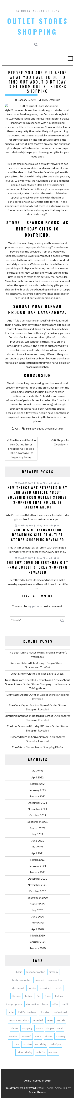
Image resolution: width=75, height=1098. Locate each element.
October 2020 (37, 891)
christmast (18, 988)
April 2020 (37, 929)
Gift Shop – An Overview (60, 442)
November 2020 (37, 884)
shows (39, 1028)
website (40, 1052)
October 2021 (37, 815)
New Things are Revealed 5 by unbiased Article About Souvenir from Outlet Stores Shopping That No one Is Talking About (37, 684)
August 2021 (37, 828)
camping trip (55, 980)
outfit (65, 1004)
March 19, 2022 (25, 558)
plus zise (44, 1012)
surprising (40, 1044)
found (48, 996)
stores (59, 428)
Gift (17, 428)
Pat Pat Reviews (27, 1012)
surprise (27, 1044)
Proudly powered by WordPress (23, 1087)
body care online (21, 980)
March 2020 (37, 935)
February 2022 (37, 790)
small (60, 1028)
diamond (17, 996)
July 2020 (37, 910)
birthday (31, 428)
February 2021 (37, 866)
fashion (29, 996)
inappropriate (14, 1004)
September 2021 (38, 821)
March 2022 (37, 783)
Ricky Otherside (51, 99)
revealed (38, 1020)
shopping (50, 428)
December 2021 (37, 802)
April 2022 (37, 777)
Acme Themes (37, 1092)
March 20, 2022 (25, 525)
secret (50, 1020)
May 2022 (37, 771)
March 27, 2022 (25, 483)
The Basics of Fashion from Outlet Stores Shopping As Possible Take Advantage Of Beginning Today (22, 449)
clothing (32, 988)
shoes (14, 1028)
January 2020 (38, 948)
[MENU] (70, 58)
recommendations (19, 1020)
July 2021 (37, 834)
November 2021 (37, 809)
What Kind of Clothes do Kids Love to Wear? (37, 673)
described (45, 988)
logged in (33, 606)
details (58, 988)
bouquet (39, 980)
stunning (60, 1036)
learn (45, 1004)
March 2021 (37, 859)
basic (19, 971)
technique (55, 1044)
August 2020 (37, 903)
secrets (61, 1020)
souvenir (27, 1036)
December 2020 (37, 878)
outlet (40, 428)
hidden (59, 996)
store (38, 1036)
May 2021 (37, 847)
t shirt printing (24, 1052)
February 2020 (37, 941)
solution (13, 1036)
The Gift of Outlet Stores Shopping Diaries (37, 747)
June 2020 (37, 916)
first (39, 996)
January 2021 (38, 872)
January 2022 (38, 796)
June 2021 (37, 840)
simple (50, 1028)
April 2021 (37, 853)
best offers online (35, 971)
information (32, 1004)
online (55, 1004)
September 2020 (38, 897)
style (16, 1044)
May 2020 (37, 922)
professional (60, 1012)
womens (53, 1052)
